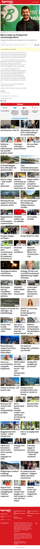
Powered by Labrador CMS (20, 547)
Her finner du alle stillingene (20, 118)
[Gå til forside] (7, 2)
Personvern (16, 543)
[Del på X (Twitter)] (37, 45)
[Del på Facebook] (35, 45)
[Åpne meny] (37, 2)
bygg (10, 98)
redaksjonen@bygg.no (18, 518)
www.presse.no (17, 531)
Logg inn (33, 2)
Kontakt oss (29, 515)
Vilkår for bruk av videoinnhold (19, 541)
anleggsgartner (4, 98)
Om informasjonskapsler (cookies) (20, 542)
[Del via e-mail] (38, 45)
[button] (1, 104)
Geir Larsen (37, 513)
